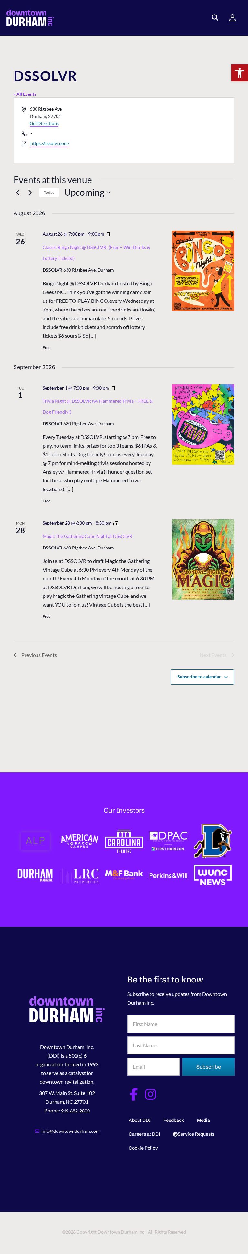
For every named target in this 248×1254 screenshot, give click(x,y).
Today (49, 192)
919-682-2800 (75, 1110)
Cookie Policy (143, 1148)
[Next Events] (30, 192)
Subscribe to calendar (199, 676)
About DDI (139, 1120)
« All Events (25, 94)
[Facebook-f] (133, 1094)
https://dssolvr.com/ (49, 143)
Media (203, 1120)
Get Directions (44, 123)
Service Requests (196, 1134)
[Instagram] (150, 1094)
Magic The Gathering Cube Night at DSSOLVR (87, 536)
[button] (239, 72)
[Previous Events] (17, 192)
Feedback (173, 1120)
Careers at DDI (144, 1134)
